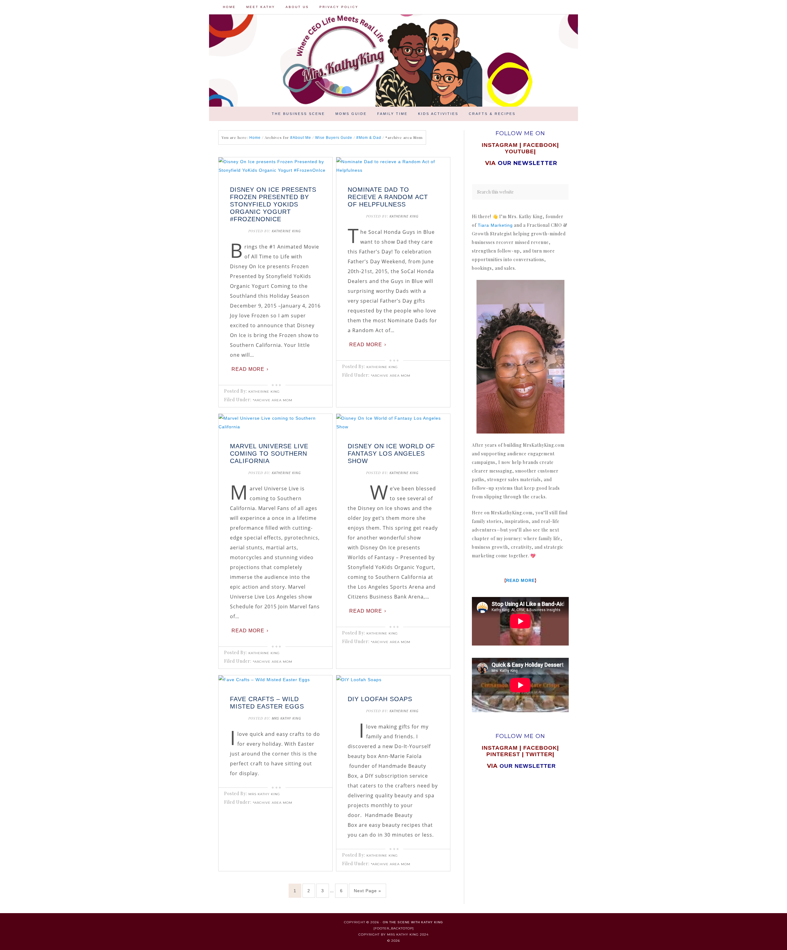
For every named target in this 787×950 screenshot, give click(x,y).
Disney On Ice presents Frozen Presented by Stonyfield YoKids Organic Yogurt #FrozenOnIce (273, 204)
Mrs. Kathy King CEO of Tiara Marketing (424, 60)
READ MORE (520, 580)
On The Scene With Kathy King (413, 922)
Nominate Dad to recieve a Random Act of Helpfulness (388, 197)
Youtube (519, 151)
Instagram (500, 145)
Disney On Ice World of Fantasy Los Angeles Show (391, 453)
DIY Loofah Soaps (380, 699)
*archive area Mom (272, 400)
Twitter (539, 754)
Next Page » (367, 890)
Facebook (540, 145)
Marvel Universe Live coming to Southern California (269, 453)
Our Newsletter (528, 766)
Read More (247, 369)
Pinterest (504, 754)
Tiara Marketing (495, 225)
